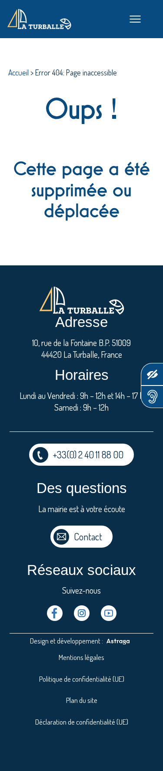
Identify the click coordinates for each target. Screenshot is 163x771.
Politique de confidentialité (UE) (81, 678)
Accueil (18, 72)
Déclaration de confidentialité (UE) (81, 721)
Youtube (108, 613)
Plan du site (81, 700)
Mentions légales (81, 657)
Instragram (82, 613)
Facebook (55, 613)
